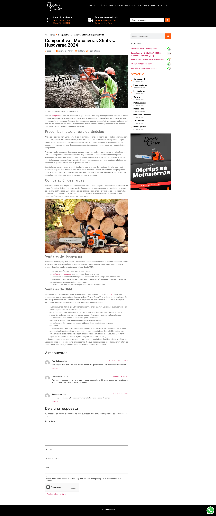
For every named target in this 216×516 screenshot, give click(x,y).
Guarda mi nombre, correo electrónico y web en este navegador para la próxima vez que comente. (83, 479)
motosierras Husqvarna (62, 274)
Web (47, 467)
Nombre (49, 449)
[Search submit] (167, 20)
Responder (55, 368)
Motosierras (50, 35)
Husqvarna (56, 116)
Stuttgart (109, 294)
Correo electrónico (54, 458)
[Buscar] (168, 36)
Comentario (50, 421)
